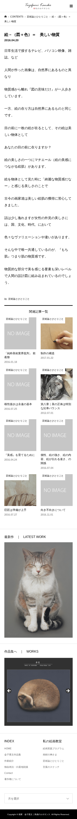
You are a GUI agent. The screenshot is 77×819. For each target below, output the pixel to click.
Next (68, 691)
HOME (7, 748)
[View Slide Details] (38, 692)
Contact (8, 773)
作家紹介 (9, 761)
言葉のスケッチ (51, 767)
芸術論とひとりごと (19, 299)
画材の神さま (50, 754)
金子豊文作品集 (12, 754)
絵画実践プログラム (53, 748)
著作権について (12, 779)
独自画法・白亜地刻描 (16, 767)
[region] (38, 692)
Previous (9, 691)
